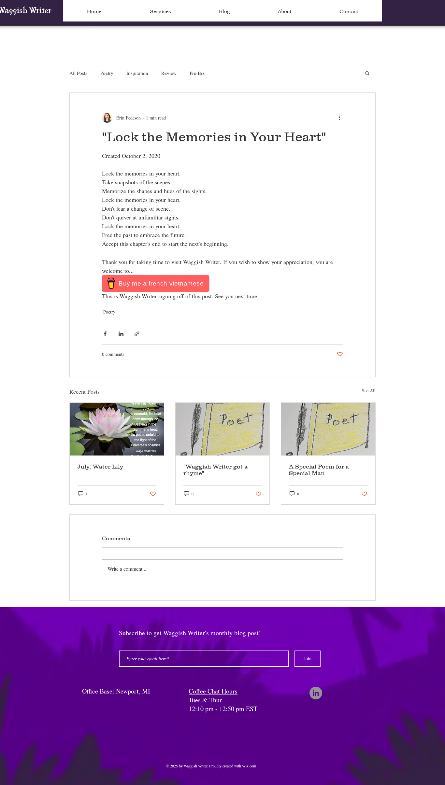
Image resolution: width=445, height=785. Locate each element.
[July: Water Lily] (117, 429)
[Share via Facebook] (105, 334)
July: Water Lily (100, 466)
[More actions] (339, 117)
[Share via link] (137, 334)
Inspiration (137, 73)
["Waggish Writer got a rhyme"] (223, 429)
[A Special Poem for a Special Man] (328, 429)
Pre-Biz (197, 73)
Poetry (106, 73)
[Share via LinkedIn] (121, 334)
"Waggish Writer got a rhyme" (215, 469)
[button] (367, 73)
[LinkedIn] (315, 693)
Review (169, 73)
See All (369, 390)
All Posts (78, 73)
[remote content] (222, 283)
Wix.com (249, 765)
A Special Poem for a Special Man (319, 469)
